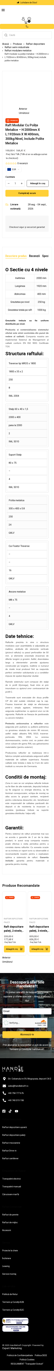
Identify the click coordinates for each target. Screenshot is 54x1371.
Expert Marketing (12, 1348)
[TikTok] (10, 1111)
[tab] (16, 256)
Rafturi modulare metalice (18, 50)
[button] (3, 10)
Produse (17, 44)
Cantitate (10, 177)
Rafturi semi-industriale (17, 47)
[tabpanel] (27, 566)
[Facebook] (4, 1111)
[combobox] (27, 35)
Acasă (5, 44)
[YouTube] (16, 1111)
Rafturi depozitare (35, 44)
